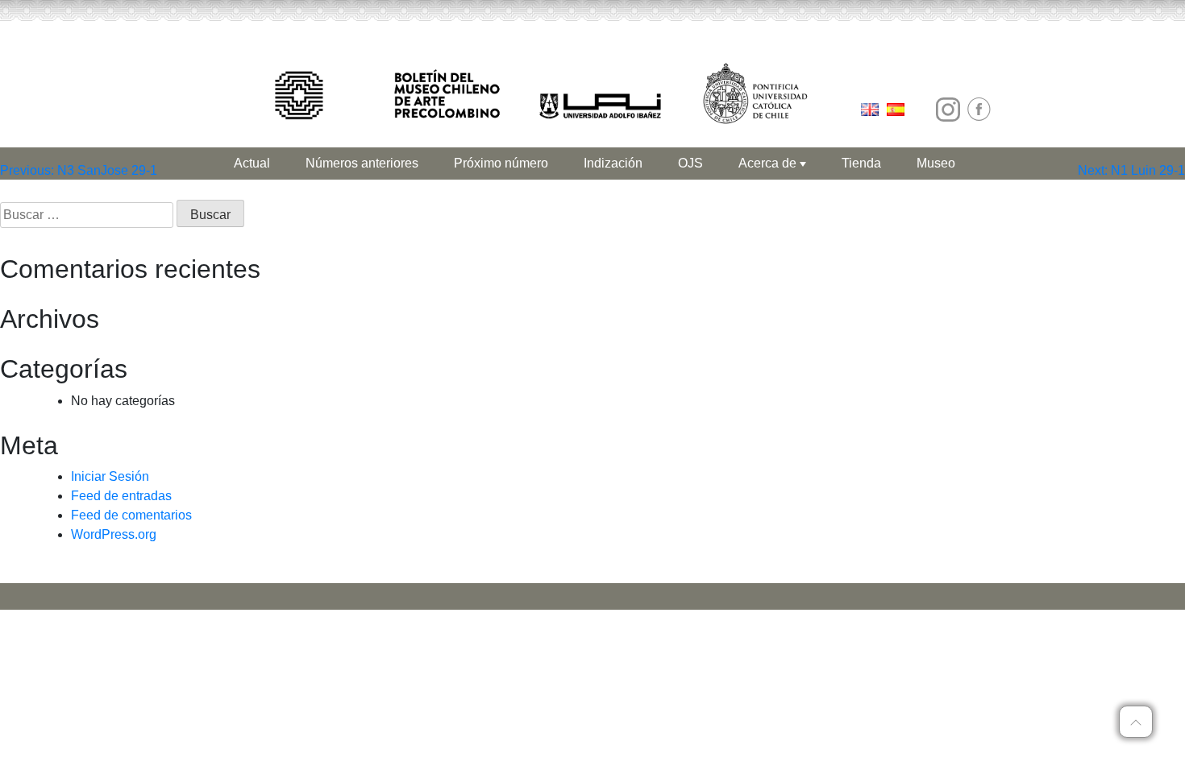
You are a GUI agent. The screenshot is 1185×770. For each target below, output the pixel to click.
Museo (936, 163)
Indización (613, 163)
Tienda (861, 163)
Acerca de (769, 163)
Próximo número (501, 163)
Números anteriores (362, 163)
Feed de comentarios (131, 515)
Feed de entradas (121, 496)
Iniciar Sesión (110, 476)
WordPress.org (113, 534)
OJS (690, 163)
